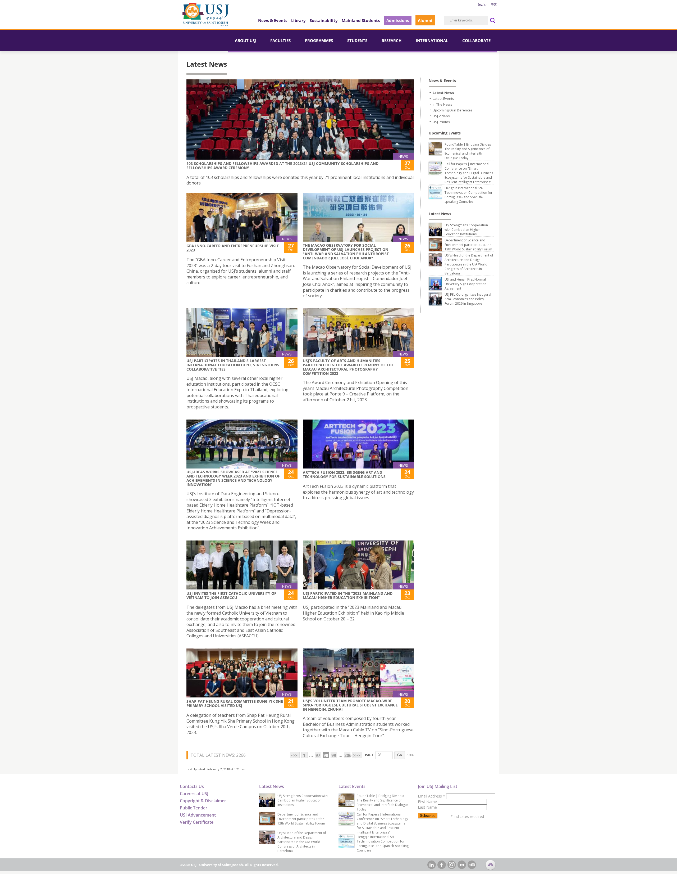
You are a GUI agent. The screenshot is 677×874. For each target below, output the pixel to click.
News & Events (272, 20)
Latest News (443, 92)
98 (325, 755)
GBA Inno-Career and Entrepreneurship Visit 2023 (232, 248)
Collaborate (476, 40)
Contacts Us (192, 786)
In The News (442, 104)
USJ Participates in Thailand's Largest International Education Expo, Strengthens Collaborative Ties (232, 365)
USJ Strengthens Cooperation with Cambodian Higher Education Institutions (466, 229)
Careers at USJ (194, 793)
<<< (294, 755)
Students (357, 40)
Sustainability (324, 20)
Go (399, 755)
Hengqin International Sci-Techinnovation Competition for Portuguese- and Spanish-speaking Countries (468, 195)
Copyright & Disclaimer (203, 801)
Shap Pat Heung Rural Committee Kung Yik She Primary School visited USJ (234, 703)
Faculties (280, 40)
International (432, 40)
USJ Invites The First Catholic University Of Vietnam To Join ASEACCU (231, 595)
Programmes (319, 40)
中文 (494, 4)
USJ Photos (441, 121)
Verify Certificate (196, 822)
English (482, 4)
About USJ (245, 40)
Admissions (397, 20)
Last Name (428, 807)
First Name (428, 801)
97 (317, 755)
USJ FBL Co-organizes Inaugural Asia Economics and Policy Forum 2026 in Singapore (468, 299)
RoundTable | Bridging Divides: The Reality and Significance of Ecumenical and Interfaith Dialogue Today (468, 151)
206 (347, 755)
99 (333, 755)
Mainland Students (361, 20)
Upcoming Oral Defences (453, 110)
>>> (356, 755)
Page (369, 755)
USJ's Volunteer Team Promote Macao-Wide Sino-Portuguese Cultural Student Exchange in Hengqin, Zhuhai (350, 705)
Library (298, 20)
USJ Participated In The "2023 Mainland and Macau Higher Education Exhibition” (347, 595)
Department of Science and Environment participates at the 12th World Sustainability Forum (468, 244)
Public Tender (193, 808)
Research (391, 40)
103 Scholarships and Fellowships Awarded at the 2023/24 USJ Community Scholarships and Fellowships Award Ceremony (282, 165)
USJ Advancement (198, 815)
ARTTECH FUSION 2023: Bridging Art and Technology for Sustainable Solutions (344, 474)
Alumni (425, 20)
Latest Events (443, 98)
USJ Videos (441, 116)
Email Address (431, 796)
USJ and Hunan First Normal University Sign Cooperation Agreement (465, 284)
